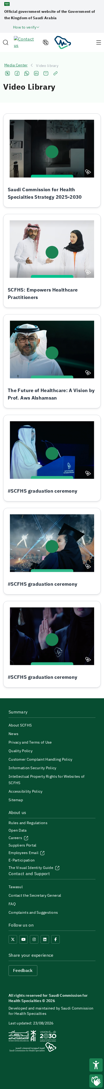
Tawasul (16, 887)
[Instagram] (34, 939)
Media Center (15, 65)
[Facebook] (55, 939)
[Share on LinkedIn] (36, 73)
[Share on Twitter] (7, 73)
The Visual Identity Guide (31, 868)
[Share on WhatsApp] (26, 73)
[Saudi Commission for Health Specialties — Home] (62, 42)
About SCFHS (20, 725)
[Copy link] (55, 73)
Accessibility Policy (26, 791)
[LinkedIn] (45, 939)
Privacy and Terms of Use (30, 742)
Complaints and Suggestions (33, 912)
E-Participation (22, 860)
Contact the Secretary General (35, 895)
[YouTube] (23, 939)
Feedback (23, 970)
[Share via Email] (46, 73)
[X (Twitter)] (13, 939)
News (13, 734)
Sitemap (16, 800)
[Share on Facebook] (17, 73)
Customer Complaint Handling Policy (41, 759)
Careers (16, 838)
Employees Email (24, 853)
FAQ (12, 904)
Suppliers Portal (22, 845)
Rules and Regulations (28, 823)
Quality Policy (21, 751)
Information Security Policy (33, 768)
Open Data (18, 830)
